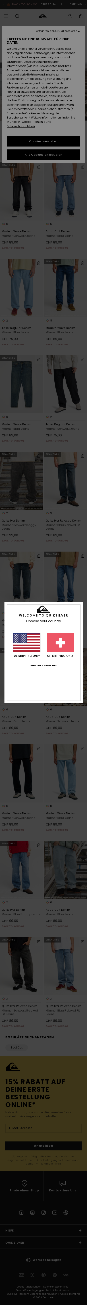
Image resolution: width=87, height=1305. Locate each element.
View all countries (43, 665)
